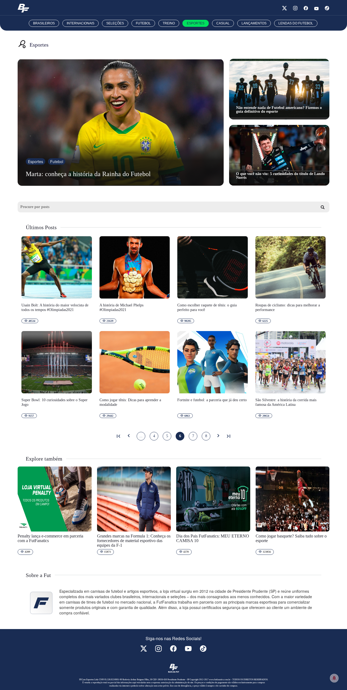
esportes (35, 161)
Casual (223, 23)
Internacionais (80, 23)
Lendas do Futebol (295, 23)
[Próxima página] (218, 436)
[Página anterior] (128, 436)
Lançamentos (254, 23)
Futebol (143, 23)
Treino (169, 23)
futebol (56, 161)
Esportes (195, 23)
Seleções (115, 23)
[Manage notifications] (334, 678)
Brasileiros (44, 23)
